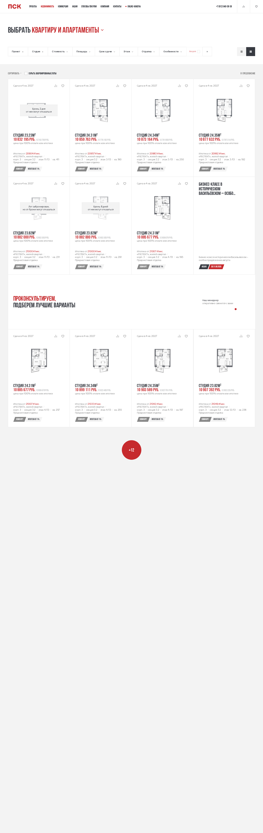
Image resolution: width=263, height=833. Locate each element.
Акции (74, 6)
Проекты (33, 6)
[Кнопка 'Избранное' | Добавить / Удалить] (62, 85)
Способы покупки (89, 6)
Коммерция (63, 6)
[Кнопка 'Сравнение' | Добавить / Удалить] (55, 85)
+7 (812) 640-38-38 (224, 6)
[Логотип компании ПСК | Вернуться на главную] (14, 6)
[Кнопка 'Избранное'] (256, 6)
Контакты (117, 6)
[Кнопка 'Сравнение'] (243, 6)
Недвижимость (47, 6)
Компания (105, 6)
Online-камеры (134, 6)
